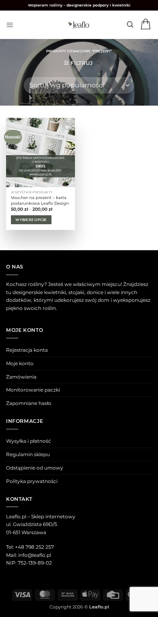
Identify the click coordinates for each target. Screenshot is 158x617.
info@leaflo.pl (34, 555)
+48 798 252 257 (34, 547)
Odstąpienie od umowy (34, 468)
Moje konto (20, 363)
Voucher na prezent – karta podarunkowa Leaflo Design (40, 200)
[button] (10, 24)
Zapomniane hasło (28, 403)
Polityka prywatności (32, 481)
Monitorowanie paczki (33, 390)
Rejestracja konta (27, 350)
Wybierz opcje (31, 220)
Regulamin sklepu (28, 454)
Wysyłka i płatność (28, 441)
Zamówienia (21, 377)
